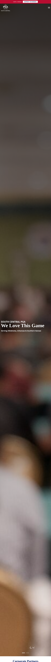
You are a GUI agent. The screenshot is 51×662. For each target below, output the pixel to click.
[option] (25, 328)
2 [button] (28, 652)
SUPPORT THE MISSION (30, 1)
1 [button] (23, 652)
